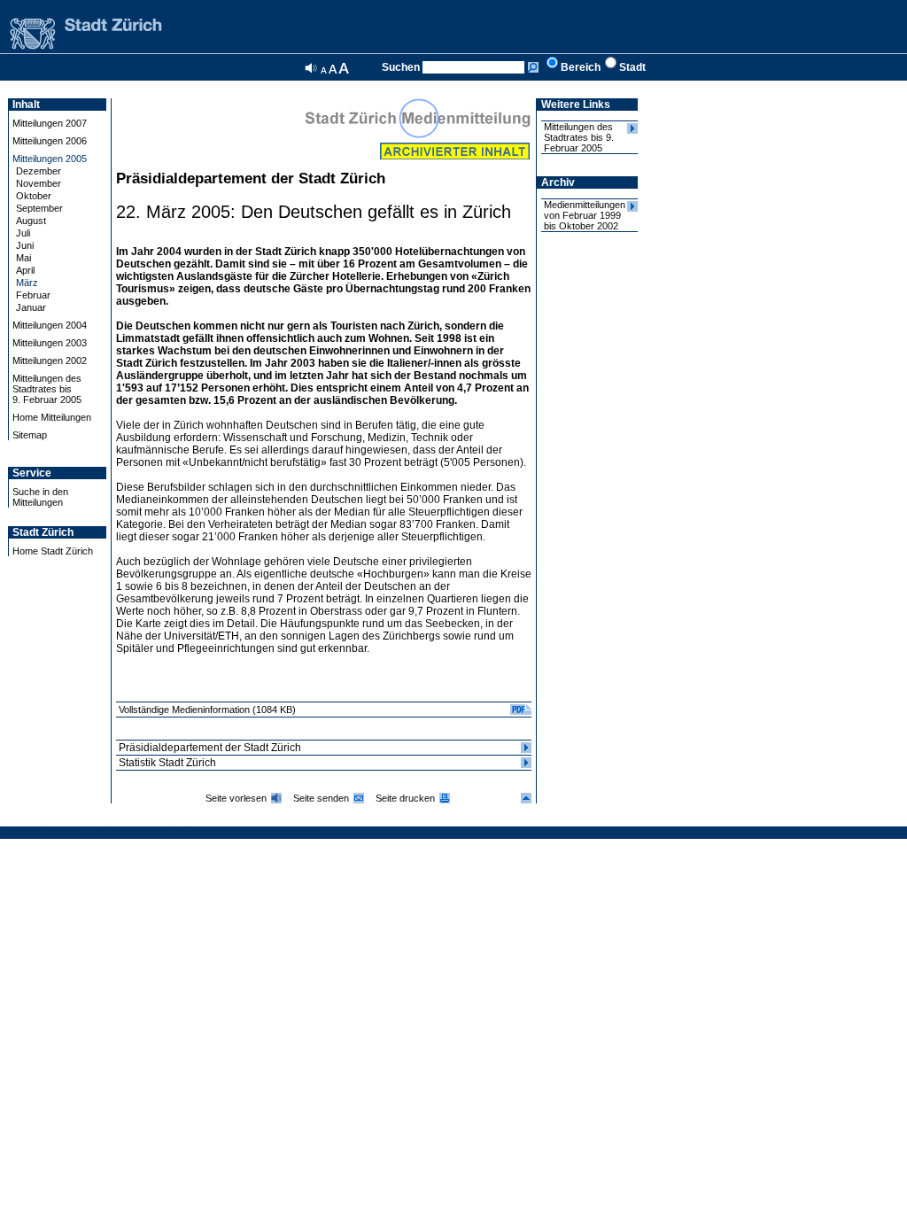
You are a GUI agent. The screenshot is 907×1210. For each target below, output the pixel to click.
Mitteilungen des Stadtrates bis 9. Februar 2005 (579, 137)
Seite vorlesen (236, 798)
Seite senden (321, 798)
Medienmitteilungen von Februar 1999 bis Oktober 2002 (584, 215)
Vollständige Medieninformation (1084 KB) (207, 709)
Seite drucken (405, 798)
